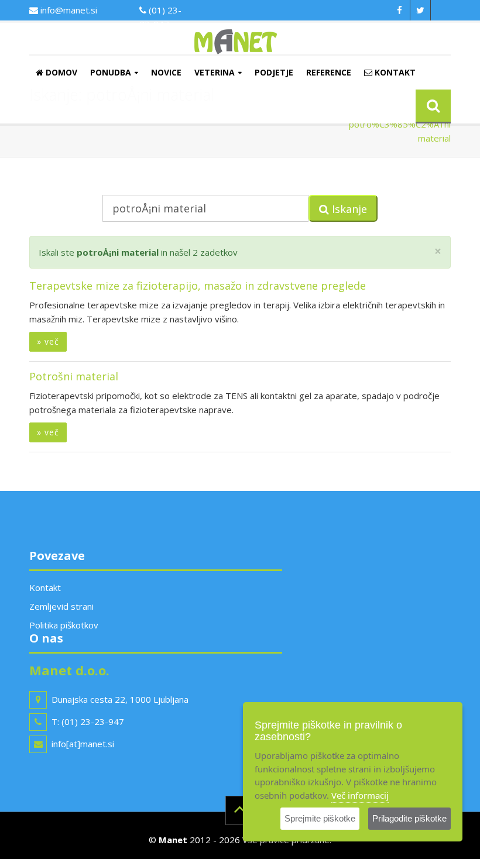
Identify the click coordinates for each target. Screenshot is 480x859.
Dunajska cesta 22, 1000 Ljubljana (120, 699)
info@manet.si (67, 10)
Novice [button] (166, 72)
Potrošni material (73, 376)
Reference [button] (328, 72)
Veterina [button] (214, 72)
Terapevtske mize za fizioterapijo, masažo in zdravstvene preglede (197, 286)
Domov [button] (60, 72)
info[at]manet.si (83, 744)
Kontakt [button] (394, 72)
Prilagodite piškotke (409, 818)
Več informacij (360, 795)
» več (48, 341)
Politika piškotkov (63, 625)
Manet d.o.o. (69, 670)
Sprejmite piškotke (319, 818)
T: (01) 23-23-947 (88, 721)
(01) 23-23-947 (160, 17)
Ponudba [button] (110, 72)
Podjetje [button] (274, 72)
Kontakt (45, 587)
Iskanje (348, 209)
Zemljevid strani (61, 606)
